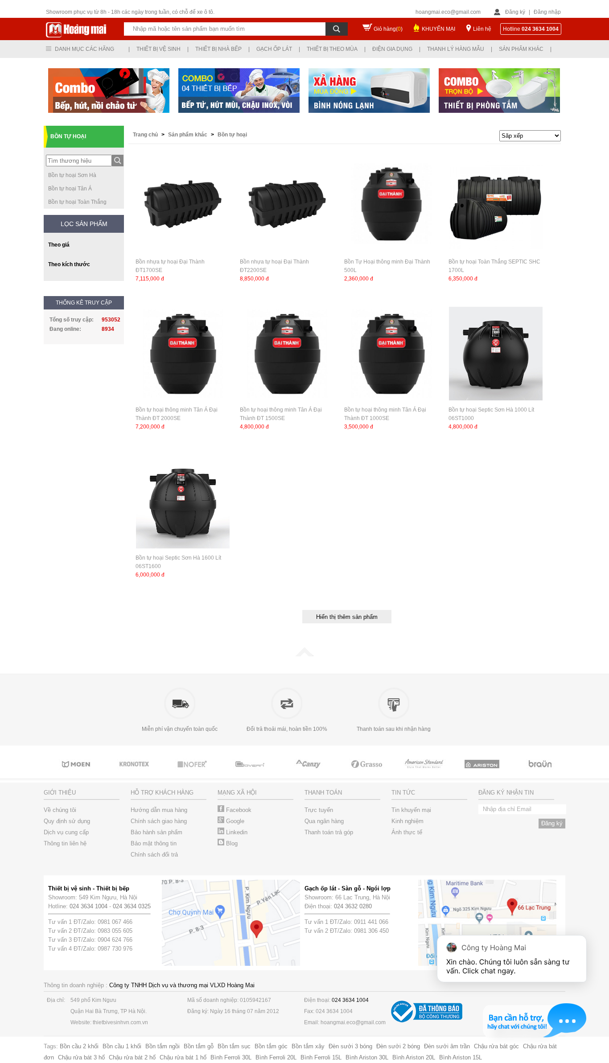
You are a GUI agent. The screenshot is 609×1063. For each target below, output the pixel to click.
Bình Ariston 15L (460, 1057)
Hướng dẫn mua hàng (159, 810)
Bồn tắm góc (271, 1046)
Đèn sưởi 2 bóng (398, 1046)
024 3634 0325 (132, 906)
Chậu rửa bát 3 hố (81, 1057)
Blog (231, 843)
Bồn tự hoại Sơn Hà (72, 175)
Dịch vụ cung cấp (66, 832)
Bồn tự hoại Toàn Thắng (77, 202)
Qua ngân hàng (324, 821)
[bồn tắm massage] (251, 772)
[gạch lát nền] (367, 772)
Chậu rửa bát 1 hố (183, 1057)
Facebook (237, 810)
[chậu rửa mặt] (77, 772)
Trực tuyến (318, 810)
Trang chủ (146, 135)
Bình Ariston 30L (367, 1057)
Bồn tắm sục (234, 1046)
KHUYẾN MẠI (438, 29)
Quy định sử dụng (67, 821)
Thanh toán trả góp (328, 832)
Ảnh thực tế (406, 832)
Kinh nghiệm (407, 821)
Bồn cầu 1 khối (122, 1046)
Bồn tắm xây (308, 1046)
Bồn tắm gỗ (199, 1046)
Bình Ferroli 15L (321, 1057)
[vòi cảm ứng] (193, 772)
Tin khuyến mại (411, 810)
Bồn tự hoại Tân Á (70, 188)
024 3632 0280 (353, 906)
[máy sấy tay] (309, 772)
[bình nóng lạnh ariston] (483, 772)
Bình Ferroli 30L (230, 1057)
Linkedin (235, 832)
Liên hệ (482, 29)
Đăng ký (515, 12)
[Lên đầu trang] (304, 654)
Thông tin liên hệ (65, 843)
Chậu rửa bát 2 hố (132, 1057)
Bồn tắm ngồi (162, 1046)
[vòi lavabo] (425, 772)
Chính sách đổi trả (154, 854)
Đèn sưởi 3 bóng (350, 1046)
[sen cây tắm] (135, 772)
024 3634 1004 (88, 906)
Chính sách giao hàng (159, 821)
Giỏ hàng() (388, 29)
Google (234, 821)
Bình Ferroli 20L (275, 1057)
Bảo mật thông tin (154, 843)
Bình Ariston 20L (413, 1057)
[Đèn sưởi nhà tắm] (541, 772)
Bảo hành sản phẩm (156, 832)
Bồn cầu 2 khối (79, 1046)
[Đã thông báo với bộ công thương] (426, 1020)
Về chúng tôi (60, 810)
